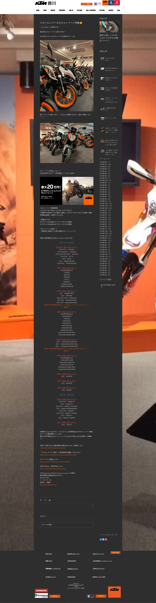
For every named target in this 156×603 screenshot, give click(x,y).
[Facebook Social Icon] (95, 4)
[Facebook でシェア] (41, 500)
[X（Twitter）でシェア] (45, 500)
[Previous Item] (102, 27)
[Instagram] (99, 3)
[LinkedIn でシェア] (50, 500)
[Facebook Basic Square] (101, 539)
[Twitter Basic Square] (103, 539)
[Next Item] (116, 27)
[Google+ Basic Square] (106, 539)
